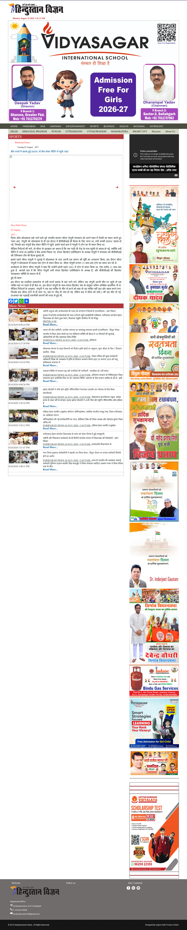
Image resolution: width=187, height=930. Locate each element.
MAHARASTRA (119, 131)
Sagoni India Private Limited (167, 925)
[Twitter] (133, 888)
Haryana (156, 131)
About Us (170, 131)
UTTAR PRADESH (96, 131)
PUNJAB (56, 131)
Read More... (50, 324)
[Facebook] (128, 888)
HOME (14, 126)
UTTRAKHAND (73, 131)
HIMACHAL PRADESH (34, 131)
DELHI (14, 131)
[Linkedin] (138, 888)
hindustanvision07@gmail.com (26, 914)
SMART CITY (140, 131)
